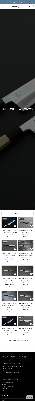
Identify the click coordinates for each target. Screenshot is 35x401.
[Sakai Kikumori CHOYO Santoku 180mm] (26, 296)
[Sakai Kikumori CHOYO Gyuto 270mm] (26, 321)
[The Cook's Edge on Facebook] (3, 396)
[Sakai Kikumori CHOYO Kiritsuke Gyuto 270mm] (9, 321)
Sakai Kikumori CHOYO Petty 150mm (9, 279)
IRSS (6, 371)
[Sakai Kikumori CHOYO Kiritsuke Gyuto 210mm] (26, 245)
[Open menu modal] (2, 6)
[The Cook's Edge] (17, 6)
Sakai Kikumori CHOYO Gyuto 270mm (26, 330)
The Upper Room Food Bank (14, 366)
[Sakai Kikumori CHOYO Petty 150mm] (9, 271)
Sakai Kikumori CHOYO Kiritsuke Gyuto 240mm (9, 231)
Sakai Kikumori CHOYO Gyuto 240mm (26, 231)
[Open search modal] (29, 6)
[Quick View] (15, 226)
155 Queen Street (7, 382)
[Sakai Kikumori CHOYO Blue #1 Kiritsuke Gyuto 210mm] (9, 296)
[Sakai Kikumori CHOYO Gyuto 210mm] (26, 271)
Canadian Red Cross (12, 373)
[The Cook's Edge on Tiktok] (8, 396)
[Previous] (2, 2)
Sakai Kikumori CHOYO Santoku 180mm (26, 304)
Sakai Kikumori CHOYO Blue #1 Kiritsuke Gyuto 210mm (9, 305)
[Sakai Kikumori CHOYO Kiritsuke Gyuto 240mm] (9, 222)
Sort (19, 213)
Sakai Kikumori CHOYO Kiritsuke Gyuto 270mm (9, 330)
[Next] (32, 2)
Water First (8, 369)
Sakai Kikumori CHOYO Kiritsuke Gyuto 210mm (26, 254)
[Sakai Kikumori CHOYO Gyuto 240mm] (26, 222)
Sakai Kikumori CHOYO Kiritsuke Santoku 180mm (9, 255)
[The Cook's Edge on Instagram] (5, 396)
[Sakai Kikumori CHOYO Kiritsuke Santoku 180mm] (9, 245)
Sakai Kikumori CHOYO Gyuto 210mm (26, 279)
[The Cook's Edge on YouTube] (11, 396)
